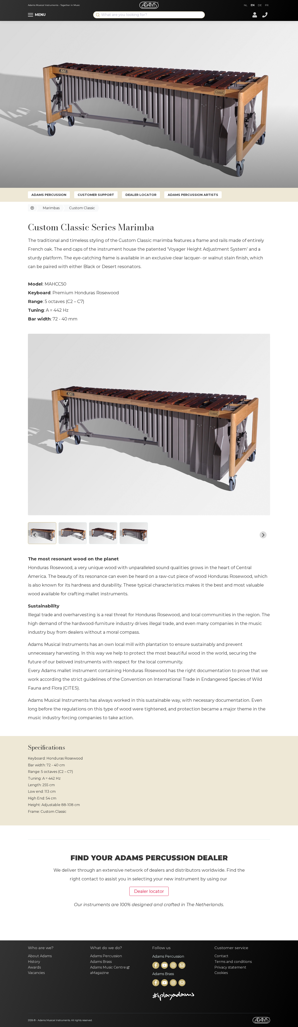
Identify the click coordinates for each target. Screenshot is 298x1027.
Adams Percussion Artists (193, 195)
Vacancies (36, 973)
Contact (221, 956)
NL (245, 5)
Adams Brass (101, 962)
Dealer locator (140, 195)
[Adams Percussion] (156, 966)
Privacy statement (230, 967)
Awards (34, 967)
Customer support (96, 195)
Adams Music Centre (108, 967)
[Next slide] (263, 534)
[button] (42, 533)
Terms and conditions (233, 962)
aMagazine (99, 973)
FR (267, 5)
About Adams (40, 956)
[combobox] (149, 14)
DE (260, 5)
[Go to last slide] (34, 534)
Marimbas (51, 208)
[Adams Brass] (156, 983)
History (34, 962)
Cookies (221, 973)
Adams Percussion (48, 195)
